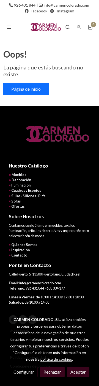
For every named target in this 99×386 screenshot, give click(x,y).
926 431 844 (24, 5)
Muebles (19, 174)
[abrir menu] (9, 27)
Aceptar (78, 371)
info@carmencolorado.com (66, 5)
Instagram (65, 11)
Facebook (39, 11)
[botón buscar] (68, 27)
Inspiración (20, 250)
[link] (45, 27)
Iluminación (21, 185)
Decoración (21, 180)
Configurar (23, 371)
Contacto (19, 255)
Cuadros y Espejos (26, 190)
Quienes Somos (24, 244)
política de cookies (56, 359)
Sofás (16, 201)
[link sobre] (49, 137)
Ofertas (17, 206)
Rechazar (52, 371)
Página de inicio (26, 88)
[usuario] (79, 27)
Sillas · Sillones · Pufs (28, 196)
